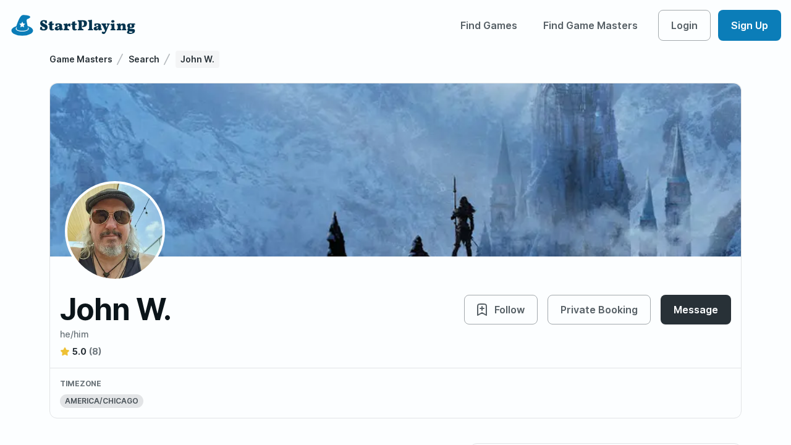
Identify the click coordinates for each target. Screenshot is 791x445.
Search (144, 59)
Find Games (488, 25)
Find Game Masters (590, 25)
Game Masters (80, 59)
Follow (509, 309)
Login (684, 25)
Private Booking (599, 309)
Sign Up (749, 25)
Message (696, 309)
